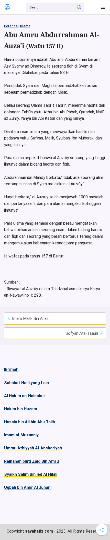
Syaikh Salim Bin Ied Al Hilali (30, 474)
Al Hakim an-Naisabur (24, 395)
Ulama (25, 26)
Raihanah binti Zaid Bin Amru (31, 461)
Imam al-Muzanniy (21, 435)
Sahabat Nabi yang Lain (26, 382)
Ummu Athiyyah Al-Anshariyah (33, 448)
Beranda (11, 26)
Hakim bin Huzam (20, 408)
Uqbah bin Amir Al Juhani (27, 487)
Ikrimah (11, 369)
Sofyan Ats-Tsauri (82, 333)
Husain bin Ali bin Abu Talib (29, 421)
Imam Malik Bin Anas (30, 318)
